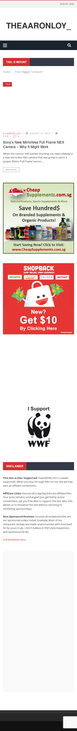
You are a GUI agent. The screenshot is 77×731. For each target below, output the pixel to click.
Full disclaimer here (14, 539)
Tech (7, 84)
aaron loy (14, 133)
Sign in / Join (67, 3)
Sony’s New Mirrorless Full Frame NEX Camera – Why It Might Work (33, 144)
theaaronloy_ (38, 25)
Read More (11, 169)
